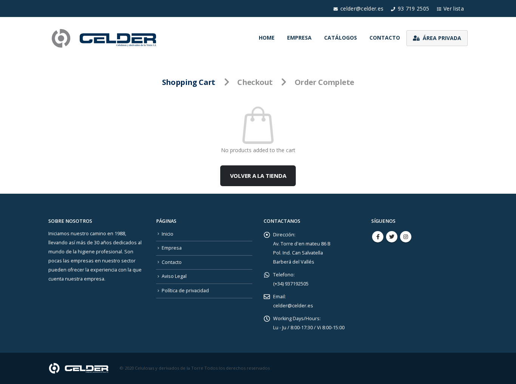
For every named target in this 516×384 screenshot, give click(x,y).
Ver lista (453, 8)
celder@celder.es (362, 8)
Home (267, 37)
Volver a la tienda (258, 175)
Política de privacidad (185, 290)
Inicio (167, 234)
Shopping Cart (188, 82)
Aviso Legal (174, 276)
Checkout (254, 82)
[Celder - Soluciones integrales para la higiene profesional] (105, 38)
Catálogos (340, 37)
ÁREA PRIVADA (442, 38)
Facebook (377, 236)
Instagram (405, 236)
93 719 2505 (413, 8)
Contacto (384, 37)
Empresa (299, 37)
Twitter (391, 236)
